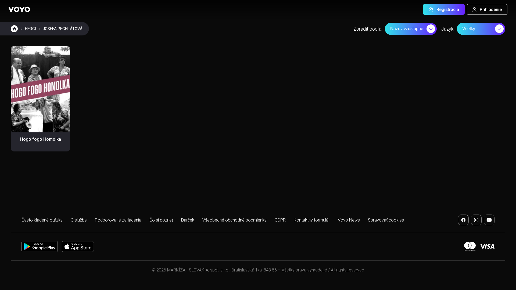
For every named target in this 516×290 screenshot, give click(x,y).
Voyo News (349, 220)
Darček (187, 220)
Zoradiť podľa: (367, 29)
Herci (30, 28)
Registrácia (447, 9)
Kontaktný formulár (312, 220)
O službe (79, 220)
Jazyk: (447, 29)
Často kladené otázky (42, 220)
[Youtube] (489, 220)
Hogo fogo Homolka (40, 139)
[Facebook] (463, 220)
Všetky (468, 28)
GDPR (280, 220)
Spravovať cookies (386, 220)
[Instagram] (476, 220)
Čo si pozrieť (161, 220)
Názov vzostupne (406, 28)
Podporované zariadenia (118, 220)
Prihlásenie (491, 9)
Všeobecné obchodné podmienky (234, 220)
